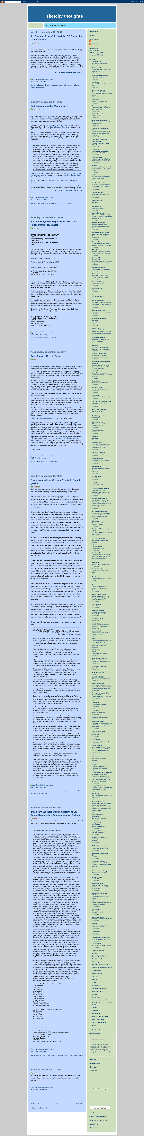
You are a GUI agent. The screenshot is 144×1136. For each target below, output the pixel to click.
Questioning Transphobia (100, 853)
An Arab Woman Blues (99, 310)
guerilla (94, 953)
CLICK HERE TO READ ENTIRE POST (69, 72)
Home (57, 1103)
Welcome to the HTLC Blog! (99, 872)
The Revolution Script (99, 731)
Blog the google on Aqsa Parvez (41, 418)
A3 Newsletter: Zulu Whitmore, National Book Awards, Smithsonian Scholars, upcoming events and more (102, 331)
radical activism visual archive (101, 903)
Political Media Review (99, 409)
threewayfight (96, 258)
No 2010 (94, 979)
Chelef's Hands (96, 115)
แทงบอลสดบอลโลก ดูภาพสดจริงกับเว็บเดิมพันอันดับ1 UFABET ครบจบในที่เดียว (102, 168)
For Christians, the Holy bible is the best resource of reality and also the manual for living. (101, 304)
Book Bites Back (96, 431)
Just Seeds (95, 99)
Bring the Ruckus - (98, 1019)
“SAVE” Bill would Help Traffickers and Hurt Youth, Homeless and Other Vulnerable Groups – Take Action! (102, 686)
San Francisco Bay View (99, 511)
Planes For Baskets (98, 950)
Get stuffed (95, 668)
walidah (94, 923)
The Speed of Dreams (99, 786)
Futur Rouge (96, 962)
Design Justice (96, 417)
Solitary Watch (96, 68)
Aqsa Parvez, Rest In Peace (46, 356)
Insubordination (97, 745)
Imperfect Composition (99, 1022)
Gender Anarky (97, 997)
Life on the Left (96, 61)
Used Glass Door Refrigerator (100, 382)
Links (93, 289)
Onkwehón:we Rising (98, 213)
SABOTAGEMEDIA (98, 677)
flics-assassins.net (98, 301)
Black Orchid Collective (99, 658)
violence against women (49, 462)
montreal (47, 338)
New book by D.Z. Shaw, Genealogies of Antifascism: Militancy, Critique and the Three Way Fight (102, 261)
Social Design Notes (98, 416)
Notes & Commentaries (99, 373)
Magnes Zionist (96, 466)
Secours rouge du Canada (100, 1016)
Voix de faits (96, 794)
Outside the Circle (97, 192)
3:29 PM (35, 1090)
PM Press (95, 346)
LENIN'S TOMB (96, 476)
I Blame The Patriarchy (99, 666)
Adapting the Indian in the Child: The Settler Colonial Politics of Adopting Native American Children (101, 556)
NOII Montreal (96, 639)
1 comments (43, 81)
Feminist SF (95, 1007)
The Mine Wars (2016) (98, 548)
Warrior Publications (98, 223)
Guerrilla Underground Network (102, 968)
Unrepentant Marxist (98, 282)
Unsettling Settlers (98, 610)
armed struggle (41, 203)
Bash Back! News (97, 991)
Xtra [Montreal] (96, 985)
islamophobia (47, 791)
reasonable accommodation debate (70, 1055)
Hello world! (95, 202)
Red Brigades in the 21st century (49, 106)
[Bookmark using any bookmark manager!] (42, 79)
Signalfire (95, 165)
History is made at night (99, 106)
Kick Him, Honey (97, 242)
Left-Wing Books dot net (96, 53)
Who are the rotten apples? (52, 138)
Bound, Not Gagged (98, 683)
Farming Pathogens (98, 430)
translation (40, 88)
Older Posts (79, 1103)
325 (93, 294)
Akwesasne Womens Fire (100, 1000)
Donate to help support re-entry (100, 741)
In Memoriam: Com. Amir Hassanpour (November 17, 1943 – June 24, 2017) (101, 492)
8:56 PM (35, 1051)
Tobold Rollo (96, 250)
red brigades (68, 203)
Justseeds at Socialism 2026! (100, 101)
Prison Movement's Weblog (100, 965)
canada (38, 1055)
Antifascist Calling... (98, 721)
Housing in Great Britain (98, 826)
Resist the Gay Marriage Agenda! (101, 939)
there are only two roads (98, 904)
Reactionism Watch (98, 883)
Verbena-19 (95, 562)
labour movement (59, 791)
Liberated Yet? (96, 631)
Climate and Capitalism (99, 120)
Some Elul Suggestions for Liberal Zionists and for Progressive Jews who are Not (101, 470)
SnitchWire (95, 845)
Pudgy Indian (96, 931)
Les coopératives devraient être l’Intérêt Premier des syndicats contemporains (100, 886)
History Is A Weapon (98, 917)
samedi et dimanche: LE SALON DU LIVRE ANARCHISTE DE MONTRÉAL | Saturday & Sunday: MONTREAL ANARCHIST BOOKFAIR (101, 644)
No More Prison (97, 877)
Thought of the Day (97, 878)
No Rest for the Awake (99, 114)
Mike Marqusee (97, 652)
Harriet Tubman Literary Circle (101, 871)
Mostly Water (96, 1013)
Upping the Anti (97, 973)
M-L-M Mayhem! (97, 207)
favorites (39, 791)
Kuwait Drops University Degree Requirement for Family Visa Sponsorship (100, 235)
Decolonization (96, 553)
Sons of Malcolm (97, 442)
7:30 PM (35, 334)
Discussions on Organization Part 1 (101, 454)
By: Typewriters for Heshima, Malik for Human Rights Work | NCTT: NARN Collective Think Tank (101, 514)
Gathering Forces (97, 422)
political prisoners (57, 203)
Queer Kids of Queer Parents (101, 937)
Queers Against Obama (99, 956)
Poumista (95, 585)
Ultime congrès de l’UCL (98, 712)
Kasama (94, 765)
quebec (55, 85)
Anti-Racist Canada (98, 183)
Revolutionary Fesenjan (99, 959)
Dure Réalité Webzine (99, 267)
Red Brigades (53, 118)
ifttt (90, 41)
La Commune (96, 711)
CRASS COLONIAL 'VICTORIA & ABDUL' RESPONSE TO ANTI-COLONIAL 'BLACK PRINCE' (101, 446)
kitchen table (96, 623)
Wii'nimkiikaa (96, 909)
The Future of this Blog (98, 283)
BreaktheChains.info (98, 802)
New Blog (94, 933)
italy (48, 203)
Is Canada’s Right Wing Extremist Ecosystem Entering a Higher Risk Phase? (101, 186)
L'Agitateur (95, 703)
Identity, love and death (98, 478)
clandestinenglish (97, 458)
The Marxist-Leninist (98, 861)
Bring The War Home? (98, 208)
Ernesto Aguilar (97, 200)
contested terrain (97, 157)
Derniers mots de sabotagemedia (101, 678)
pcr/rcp (49, 85)
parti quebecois (41, 85)
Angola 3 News (96, 328)
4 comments (43, 199)
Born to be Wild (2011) (98, 832)
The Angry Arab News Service (101, 401)
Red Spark (95, 577)
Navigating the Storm (98, 338)
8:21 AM (35, 787)
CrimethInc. (95, 521)
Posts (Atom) (45, 1108)
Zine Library (95, 976)
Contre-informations (98, 90)
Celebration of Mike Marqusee (100, 653)
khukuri (94, 994)
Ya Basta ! (95, 482)
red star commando (98, 672)
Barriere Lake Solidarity (99, 498)
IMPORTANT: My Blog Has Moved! (101, 945)
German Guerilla (94, 50)
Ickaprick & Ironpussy (99, 988)
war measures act (97, 387)
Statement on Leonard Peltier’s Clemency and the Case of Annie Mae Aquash (101, 226)
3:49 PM (35, 81)
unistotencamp (96, 757)
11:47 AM (35, 458)
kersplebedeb (93, 44)
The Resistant (96, 604)
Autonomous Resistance (100, 717)
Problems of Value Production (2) (101, 397)
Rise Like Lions (97, 381)
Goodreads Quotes (107, 1055)
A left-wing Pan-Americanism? (100, 63)
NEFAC (94, 1025)
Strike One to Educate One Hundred (58, 127)
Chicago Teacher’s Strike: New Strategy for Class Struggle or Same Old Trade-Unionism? (101, 598)
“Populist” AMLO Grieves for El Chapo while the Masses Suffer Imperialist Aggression (100, 366)
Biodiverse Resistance (99, 837)
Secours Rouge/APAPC (99, 353)
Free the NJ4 (96, 739)
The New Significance (99, 539)
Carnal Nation (96, 970)
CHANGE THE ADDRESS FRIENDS (102, 918)
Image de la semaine (97, 484)
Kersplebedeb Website (96, 55)
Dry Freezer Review (97, 411)
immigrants (46, 1055)
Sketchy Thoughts (64, 16)
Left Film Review (97, 546)
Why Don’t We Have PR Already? (101, 564)
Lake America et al (97, 77)
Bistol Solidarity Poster (98, 296)
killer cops (39, 338)
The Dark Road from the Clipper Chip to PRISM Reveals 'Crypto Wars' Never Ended (102, 725)
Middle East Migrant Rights (100, 232)
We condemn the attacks (98, 606)
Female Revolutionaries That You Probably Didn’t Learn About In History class (101, 588)
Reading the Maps (97, 288)
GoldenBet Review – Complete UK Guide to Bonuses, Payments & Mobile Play (101, 133)
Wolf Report (95, 395)
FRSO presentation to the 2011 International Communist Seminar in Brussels (101, 864)
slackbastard (96, 82)
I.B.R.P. (94, 982)
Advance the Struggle (99, 594)
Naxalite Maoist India (98, 569)
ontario (38, 462)
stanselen (95, 1010)
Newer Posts (34, 1103)
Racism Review (97, 274)
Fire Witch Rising (97, 618)
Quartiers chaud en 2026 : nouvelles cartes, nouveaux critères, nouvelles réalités (102, 93)
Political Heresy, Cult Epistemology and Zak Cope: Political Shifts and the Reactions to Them (102, 216)
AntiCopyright (96, 831)
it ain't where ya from (98, 452)
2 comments (43, 458)
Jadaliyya (95, 436)
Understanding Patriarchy (99, 818)
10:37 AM (35, 199)
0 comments (43, 334)
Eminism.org (96, 149)
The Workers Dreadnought (100, 489)
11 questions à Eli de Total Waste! (101, 269)
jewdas (94, 175)
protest (53, 338)
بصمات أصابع (95, 438)
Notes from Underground (100, 76)
